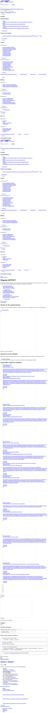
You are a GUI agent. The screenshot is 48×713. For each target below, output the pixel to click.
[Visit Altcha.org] (1, 658)
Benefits (5, 644)
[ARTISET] (5, 141)
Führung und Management (9, 648)
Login (14, 12)
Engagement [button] (2, 126)
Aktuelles (12, 9)
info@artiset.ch (13, 670)
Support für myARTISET (7, 708)
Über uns (21, 9)
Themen (15, 9)
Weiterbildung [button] (3, 96)
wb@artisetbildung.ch (14, 684)
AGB (4, 711)
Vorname (3, 631)
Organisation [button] (2, 118)
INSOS (11, 639)
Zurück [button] (3, 14)
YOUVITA (17, 639)
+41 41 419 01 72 (6, 684)
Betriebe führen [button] (3, 45)
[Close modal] (1, 624)
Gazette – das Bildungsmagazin (8, 690)
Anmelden (2, 623)
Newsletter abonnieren (4, 659)
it (2, 276)
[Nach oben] (2, 596)
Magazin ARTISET (6, 689)
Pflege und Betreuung (33, 648)
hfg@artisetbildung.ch (14, 681)
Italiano (10, 12)
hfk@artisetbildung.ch (14, 678)
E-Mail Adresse (5, 629)
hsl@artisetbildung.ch (14, 675)
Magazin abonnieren (6, 358)
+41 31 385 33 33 (6, 670)
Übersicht (3, 112)
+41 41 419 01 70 (6, 675)
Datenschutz (5, 710)
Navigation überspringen (5, 9)
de (6, 11)
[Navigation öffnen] (14, 141)
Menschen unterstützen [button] (4, 59)
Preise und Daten (5, 309)
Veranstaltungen (11, 644)
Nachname (3, 632)
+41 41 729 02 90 (6, 678)
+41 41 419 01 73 (6, 681)
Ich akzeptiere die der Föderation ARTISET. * (16, 652)
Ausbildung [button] (2, 82)
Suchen (13, 4)
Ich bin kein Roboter (4, 656)
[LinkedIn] (5, 664)
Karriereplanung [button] (3, 107)
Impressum (5, 709)
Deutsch (2, 12)
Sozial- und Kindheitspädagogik (16, 649)
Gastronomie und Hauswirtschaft (21, 648)
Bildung (18, 9)
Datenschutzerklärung (14, 652)
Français (7, 12)
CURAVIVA (6, 639)
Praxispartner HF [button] (3, 90)
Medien (4, 688)
